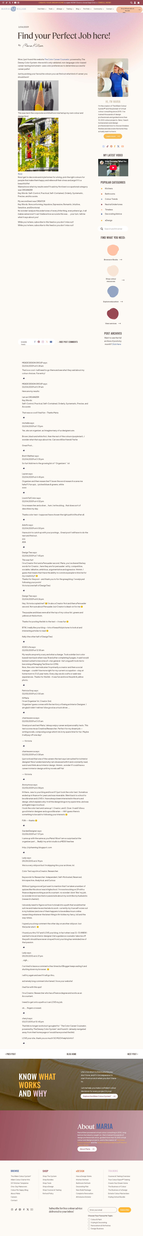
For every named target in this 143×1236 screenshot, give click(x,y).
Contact (109, 9)
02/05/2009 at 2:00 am (33, 693)
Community (98, 9)
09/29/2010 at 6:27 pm (32, 956)
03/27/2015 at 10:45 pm (33, 1021)
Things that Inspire (132, 1055)
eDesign (59, 9)
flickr (20, 174)
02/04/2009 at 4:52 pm (33, 501)
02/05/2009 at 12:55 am (33, 650)
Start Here (41, 9)
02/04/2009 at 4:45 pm (33, 477)
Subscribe (124, 1210)
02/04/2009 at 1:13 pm (32, 426)
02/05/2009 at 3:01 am (32, 721)
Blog (77, 9)
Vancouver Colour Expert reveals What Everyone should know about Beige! (13, 1060)
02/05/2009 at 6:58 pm (33, 788)
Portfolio (86, 9)
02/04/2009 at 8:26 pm (33, 599)
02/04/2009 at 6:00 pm (33, 528)
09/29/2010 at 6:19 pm (32, 861)
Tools (50, 9)
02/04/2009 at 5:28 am (33, 366)
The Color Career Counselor (56, 59)
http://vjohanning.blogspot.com (37, 847)
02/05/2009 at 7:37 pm (32, 834)
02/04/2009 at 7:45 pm (33, 555)
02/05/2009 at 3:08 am (33, 754)
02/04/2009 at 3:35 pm (33, 459)
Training (69, 9)
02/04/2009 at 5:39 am (33, 387)
